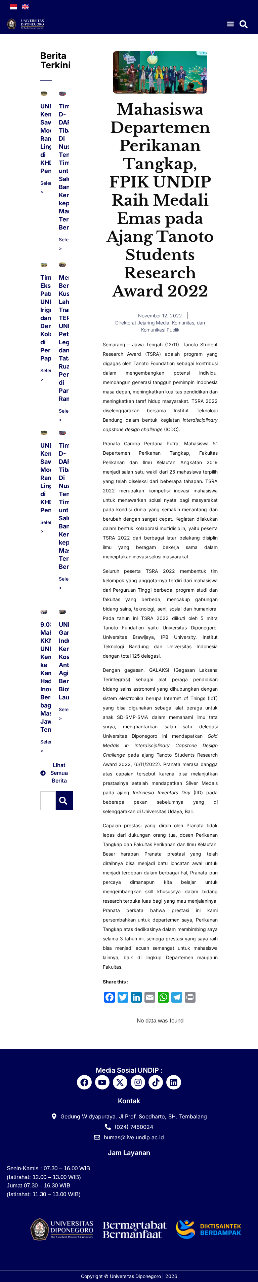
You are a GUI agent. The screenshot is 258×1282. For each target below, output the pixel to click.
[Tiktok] (155, 1082)
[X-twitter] (120, 1082)
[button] (230, 23)
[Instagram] (138, 1082)
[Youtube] (102, 1082)
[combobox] (48, 800)
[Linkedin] (173, 1082)
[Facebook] (84, 1082)
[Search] (64, 800)
